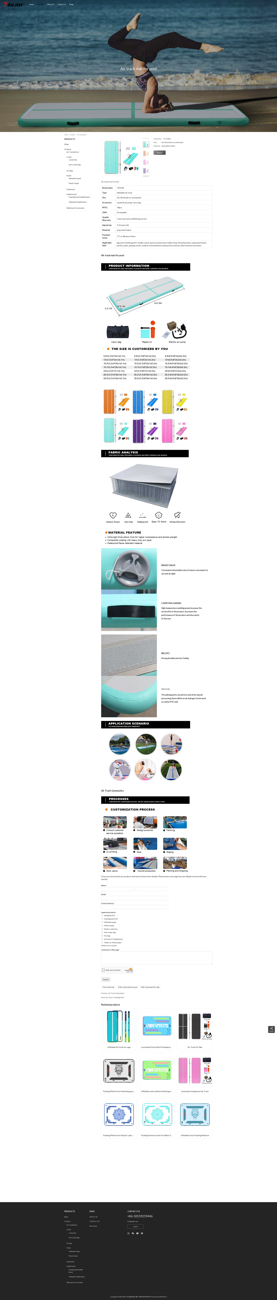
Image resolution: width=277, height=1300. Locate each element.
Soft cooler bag (110, 932)
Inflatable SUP (109, 915)
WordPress (163, 1297)
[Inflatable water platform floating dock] (156, 1073)
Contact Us (62, 4)
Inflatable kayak (110, 922)
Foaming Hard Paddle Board (79, 197)
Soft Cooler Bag (75, 165)
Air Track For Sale (195, 1047)
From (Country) (108, 903)
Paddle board (72, 194)
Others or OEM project (112, 942)
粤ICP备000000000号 (143, 1297)
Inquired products (108, 912)
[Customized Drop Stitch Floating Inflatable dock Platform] (156, 1029)
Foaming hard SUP (111, 919)
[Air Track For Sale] (195, 1029)
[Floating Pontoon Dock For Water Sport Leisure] (156, 1117)
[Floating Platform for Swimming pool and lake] (118, 1073)
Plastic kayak (109, 925)
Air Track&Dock (73, 152)
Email (104, 894)
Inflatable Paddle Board (77, 202)
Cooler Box (73, 160)
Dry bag (107, 936)
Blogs (71, 4)
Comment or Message (110, 950)
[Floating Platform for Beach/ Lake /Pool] (118, 1117)
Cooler (69, 157)
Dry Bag (70, 171)
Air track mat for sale (150, 987)
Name (104, 885)
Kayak (69, 176)
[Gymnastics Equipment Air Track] (195, 1073)
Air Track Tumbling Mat (115, 997)
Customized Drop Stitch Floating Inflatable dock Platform (157, 1047)
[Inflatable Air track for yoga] (118, 1029)
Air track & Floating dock (113, 939)
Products (40, 4)
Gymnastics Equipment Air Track (195, 1091)
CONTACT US (95, 1221)
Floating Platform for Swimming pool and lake (119, 1091)
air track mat (109, 987)
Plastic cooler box (111, 929)
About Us (50, 4)
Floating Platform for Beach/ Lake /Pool (119, 1135)
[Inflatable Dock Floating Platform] (195, 1117)
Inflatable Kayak (75, 178)
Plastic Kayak (74, 183)
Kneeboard (71, 189)
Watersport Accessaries (75, 208)
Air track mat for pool (110, 181)
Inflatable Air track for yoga (118, 1047)
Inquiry (159, 153)
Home (31, 4)
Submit (106, 979)
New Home (93, 1226)
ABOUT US (93, 1217)
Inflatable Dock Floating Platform (195, 1135)
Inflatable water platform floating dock (157, 1091)
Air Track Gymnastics (116, 993)
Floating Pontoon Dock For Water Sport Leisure (157, 1135)
